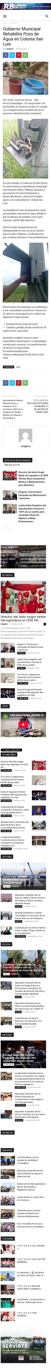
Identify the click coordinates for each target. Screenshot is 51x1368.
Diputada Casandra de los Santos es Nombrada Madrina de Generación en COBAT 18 (29, 1006)
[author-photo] (25, 442)
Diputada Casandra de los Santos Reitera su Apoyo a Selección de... (30, 1173)
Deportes (5, 1164)
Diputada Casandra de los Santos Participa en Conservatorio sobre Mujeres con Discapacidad (29, 1098)
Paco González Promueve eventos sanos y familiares (30, 1225)
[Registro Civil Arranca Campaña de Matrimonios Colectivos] (10, 495)
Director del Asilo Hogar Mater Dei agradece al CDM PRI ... (23, 618)
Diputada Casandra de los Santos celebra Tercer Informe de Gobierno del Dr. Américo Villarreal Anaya (30, 899)
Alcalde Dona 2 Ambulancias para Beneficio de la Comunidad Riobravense (15, 825)
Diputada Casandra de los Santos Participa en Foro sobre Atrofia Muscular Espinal (30, 1114)
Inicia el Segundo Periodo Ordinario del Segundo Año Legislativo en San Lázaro (19, 1058)
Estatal (6, 974)
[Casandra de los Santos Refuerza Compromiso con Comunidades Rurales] (6, 1021)
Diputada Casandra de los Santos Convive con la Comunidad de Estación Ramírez (23, 967)
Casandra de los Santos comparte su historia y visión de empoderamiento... (15, 810)
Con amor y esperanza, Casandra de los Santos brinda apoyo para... (29, 677)
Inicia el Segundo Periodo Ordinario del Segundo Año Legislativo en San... (30, 692)
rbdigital (10, 49)
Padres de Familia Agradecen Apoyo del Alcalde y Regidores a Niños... (31, 1186)
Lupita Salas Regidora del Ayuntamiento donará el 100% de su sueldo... (29, 662)
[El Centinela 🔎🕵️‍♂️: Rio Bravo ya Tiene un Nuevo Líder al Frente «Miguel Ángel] (8, 1276)
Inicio (5, 23)
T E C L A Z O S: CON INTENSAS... (27, 1314)
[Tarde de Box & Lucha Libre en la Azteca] (8, 1200)
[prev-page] (4, 528)
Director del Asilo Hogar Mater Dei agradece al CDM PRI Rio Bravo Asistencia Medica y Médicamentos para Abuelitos (33, 478)
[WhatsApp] (25, 55)
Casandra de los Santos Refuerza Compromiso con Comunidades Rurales (28, 1021)
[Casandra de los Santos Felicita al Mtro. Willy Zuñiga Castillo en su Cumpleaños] (6, 930)
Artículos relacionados (18, 460)
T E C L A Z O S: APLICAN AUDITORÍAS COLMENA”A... (29, 1287)
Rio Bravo (14, 23)
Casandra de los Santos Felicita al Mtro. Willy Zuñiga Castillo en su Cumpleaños (30, 930)
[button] (4, 16)
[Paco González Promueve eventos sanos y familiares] (8, 1227)
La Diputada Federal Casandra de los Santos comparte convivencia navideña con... (12, 841)
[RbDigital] (25, 6)
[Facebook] (5, 55)
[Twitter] (12, 55)
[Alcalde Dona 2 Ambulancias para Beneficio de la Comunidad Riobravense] (39, 825)
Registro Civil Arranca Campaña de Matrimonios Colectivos (32, 495)
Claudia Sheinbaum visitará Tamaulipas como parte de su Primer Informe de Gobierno (30, 915)
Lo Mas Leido (8, 479)
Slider (18, 367)
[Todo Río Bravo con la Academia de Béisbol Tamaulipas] (8, 1161)
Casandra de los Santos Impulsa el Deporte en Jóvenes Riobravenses (28, 1213)
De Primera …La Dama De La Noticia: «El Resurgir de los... (31, 1301)
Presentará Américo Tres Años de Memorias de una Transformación (21, 879)
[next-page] (9, 528)
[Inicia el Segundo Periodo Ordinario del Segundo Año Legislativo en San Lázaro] (8, 693)
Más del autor (12, 465)
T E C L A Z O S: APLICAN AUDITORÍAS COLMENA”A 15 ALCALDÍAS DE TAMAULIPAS (37, 406)
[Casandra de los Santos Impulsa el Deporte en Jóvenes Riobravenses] (8, 1214)
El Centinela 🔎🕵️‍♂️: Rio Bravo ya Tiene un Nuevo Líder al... (30, 1274)
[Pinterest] (19, 55)
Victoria (7, 886)
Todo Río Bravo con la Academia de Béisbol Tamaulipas (27, 1160)
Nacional (19, 1120)
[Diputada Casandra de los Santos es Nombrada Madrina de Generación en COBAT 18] (6, 1006)
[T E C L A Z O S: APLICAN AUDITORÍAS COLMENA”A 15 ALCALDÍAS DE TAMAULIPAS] (8, 1289)
